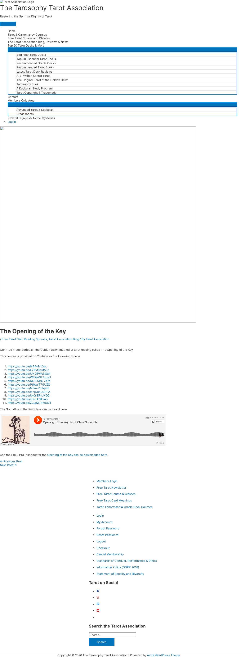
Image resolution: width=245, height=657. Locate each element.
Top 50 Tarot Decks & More (26, 45)
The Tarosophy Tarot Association (51, 8)
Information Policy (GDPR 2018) (117, 567)
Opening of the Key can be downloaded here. (77, 455)
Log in (12, 122)
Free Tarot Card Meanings (114, 500)
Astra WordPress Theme (163, 655)
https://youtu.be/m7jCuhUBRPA (29, 392)
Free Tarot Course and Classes (29, 38)
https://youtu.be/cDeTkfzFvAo (28, 399)
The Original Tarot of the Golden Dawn (42, 80)
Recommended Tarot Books (35, 67)
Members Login (107, 481)
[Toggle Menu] (122, 49)
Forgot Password (107, 528)
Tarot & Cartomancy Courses (27, 34)
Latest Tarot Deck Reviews (34, 71)
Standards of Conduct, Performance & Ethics (126, 561)
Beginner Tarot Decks (31, 55)
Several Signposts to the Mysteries (31, 118)
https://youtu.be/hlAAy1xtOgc (27, 366)
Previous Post (11, 461)
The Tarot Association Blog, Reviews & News (38, 42)
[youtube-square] (97, 611)
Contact (13, 97)
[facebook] (97, 591)
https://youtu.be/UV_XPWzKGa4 (29, 373)
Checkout (102, 548)
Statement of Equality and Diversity (120, 574)
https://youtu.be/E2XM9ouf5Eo (28, 370)
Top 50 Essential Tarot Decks (36, 59)
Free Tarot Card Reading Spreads (24, 339)
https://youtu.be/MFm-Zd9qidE (28, 388)
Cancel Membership (110, 554)
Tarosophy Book (27, 84)
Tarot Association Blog (64, 339)
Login (100, 515)
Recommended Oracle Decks (36, 63)
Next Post (8, 465)
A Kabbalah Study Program (34, 88)
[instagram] (97, 598)
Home (12, 31)
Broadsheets (25, 114)
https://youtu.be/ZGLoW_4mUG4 (29, 403)
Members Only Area (21, 100)
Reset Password (107, 535)
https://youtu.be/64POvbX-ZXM (29, 381)
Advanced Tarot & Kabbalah (35, 109)
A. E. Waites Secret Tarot (33, 76)
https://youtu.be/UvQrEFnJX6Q (28, 395)
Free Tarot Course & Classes (116, 494)
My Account (104, 522)
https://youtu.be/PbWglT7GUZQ (29, 384)
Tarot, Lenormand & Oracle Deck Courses (124, 507)
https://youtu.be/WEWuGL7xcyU (29, 377)
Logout (101, 541)
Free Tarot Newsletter (111, 487)
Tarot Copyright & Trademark (36, 92)
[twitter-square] (97, 604)
